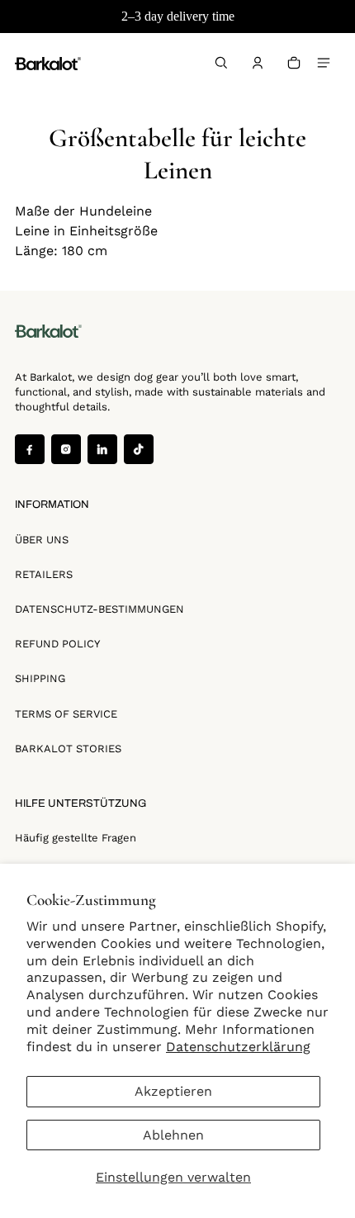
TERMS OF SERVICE (66, 714)
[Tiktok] (139, 449)
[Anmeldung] (257, 62)
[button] (221, 62)
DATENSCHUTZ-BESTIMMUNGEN (99, 609)
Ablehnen (173, 1135)
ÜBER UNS (42, 539)
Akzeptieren (173, 1091)
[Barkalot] (48, 63)
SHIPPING (40, 678)
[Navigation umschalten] (323, 62)
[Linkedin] (102, 449)
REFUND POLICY (57, 643)
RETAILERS (44, 574)
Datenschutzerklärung (238, 1046)
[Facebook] (30, 449)
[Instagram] (66, 449)
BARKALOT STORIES (68, 748)
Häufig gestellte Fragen (75, 838)
